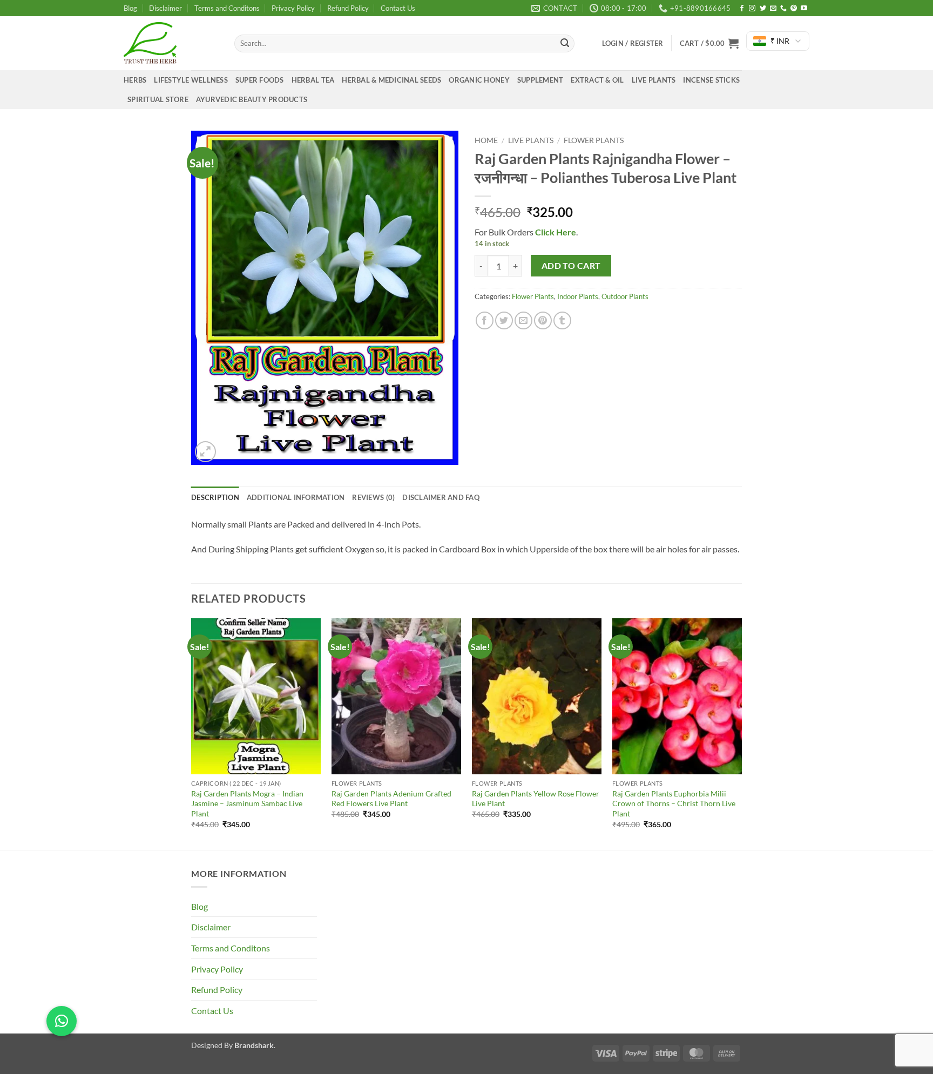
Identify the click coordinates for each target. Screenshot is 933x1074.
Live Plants (654, 80)
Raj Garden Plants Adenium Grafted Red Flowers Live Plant (391, 798)
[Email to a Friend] (523, 320)
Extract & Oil (597, 80)
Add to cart (571, 266)
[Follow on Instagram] (752, 8)
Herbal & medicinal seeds (391, 80)
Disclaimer (165, 8)
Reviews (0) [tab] (373, 497)
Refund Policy (348, 8)
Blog (130, 8)
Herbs (135, 80)
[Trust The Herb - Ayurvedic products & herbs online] (171, 43)
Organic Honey (479, 80)
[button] (709, 43)
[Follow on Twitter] (763, 8)
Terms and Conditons (227, 8)
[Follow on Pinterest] (793, 8)
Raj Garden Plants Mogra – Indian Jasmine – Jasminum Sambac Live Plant (247, 803)
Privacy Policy (293, 8)
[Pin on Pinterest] (543, 320)
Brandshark (254, 1045)
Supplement (540, 80)
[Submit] (565, 44)
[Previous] (192, 732)
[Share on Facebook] (484, 320)
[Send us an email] (773, 8)
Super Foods (259, 80)
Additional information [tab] (296, 497)
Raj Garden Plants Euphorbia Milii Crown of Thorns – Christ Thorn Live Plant (673, 803)
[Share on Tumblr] (562, 320)
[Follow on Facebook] (742, 8)
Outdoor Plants (624, 296)
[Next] (741, 732)
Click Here (554, 232)
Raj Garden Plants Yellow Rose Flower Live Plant (535, 798)
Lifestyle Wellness (191, 80)
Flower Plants (594, 140)
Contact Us (398, 8)
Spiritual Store (157, 99)
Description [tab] (215, 497)
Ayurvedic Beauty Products (251, 99)
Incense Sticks (711, 80)
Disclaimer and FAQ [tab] (440, 497)
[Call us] (783, 8)
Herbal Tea (313, 80)
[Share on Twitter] (504, 320)
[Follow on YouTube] (804, 8)
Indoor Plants (577, 296)
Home (486, 140)
